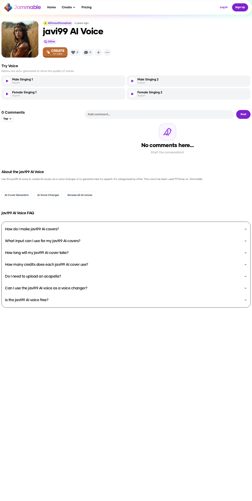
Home (51, 7)
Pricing (87, 7)
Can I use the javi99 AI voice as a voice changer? (46, 288)
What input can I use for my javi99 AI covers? (42, 241)
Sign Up (240, 7)
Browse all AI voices (80, 195)
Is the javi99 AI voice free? (26, 300)
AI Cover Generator (17, 195)
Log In (224, 7)
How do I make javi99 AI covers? (32, 229)
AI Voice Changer (48, 195)
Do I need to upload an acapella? (33, 276)
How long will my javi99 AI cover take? (36, 253)
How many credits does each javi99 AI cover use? (46, 264)
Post (243, 114)
